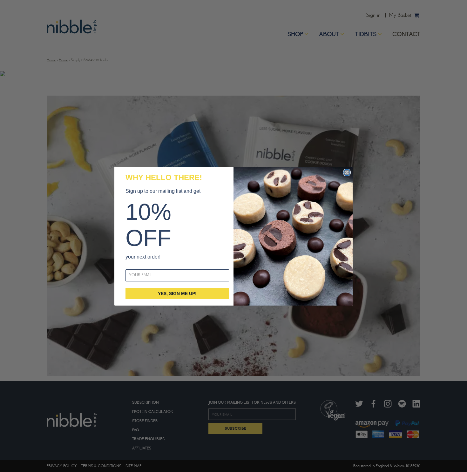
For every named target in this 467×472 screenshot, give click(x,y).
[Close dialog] (347, 172)
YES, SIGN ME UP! (177, 293)
